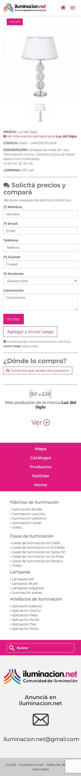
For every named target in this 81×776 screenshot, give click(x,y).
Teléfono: (10, 240)
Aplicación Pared (25, 620)
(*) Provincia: (13, 274)
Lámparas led (22, 579)
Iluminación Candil (27, 523)
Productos (40, 466)
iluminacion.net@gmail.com (41, 739)
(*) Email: (10, 224)
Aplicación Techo (25, 629)
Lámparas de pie (25, 583)
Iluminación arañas (27, 593)
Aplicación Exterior (27, 606)
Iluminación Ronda (27, 509)
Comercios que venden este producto (39, 370)
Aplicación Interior (26, 611)
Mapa (40, 448)
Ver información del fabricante (41, 136)
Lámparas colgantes (28, 588)
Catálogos (40, 457)
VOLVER (14, 21)
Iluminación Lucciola (28, 514)
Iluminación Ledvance (29, 518)
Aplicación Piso (24, 624)
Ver (41, 422)
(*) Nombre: (12, 207)
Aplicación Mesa (25, 615)
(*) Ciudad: (12, 257)
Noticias (40, 475)
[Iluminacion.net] (25, 8)
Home (40, 484)
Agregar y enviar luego (30, 331)
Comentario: (13, 290)
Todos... (17, 527)
